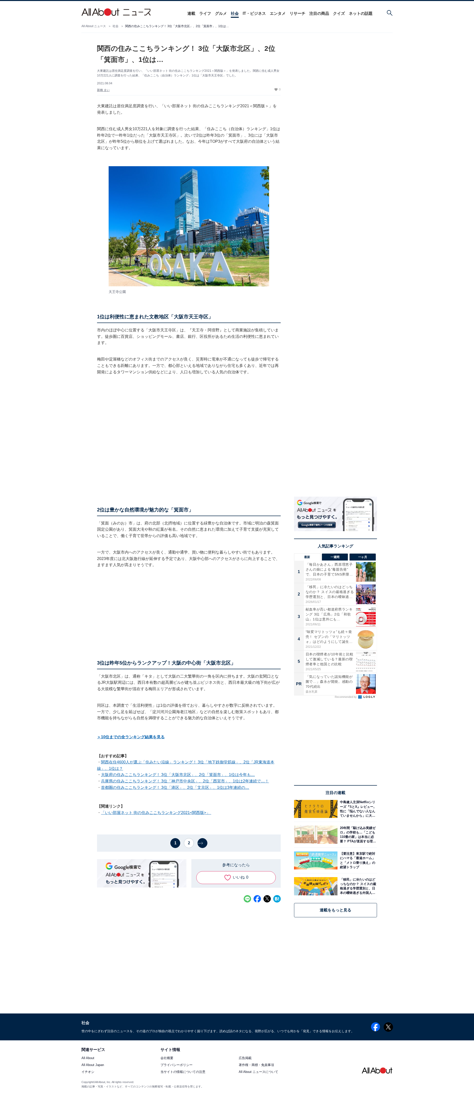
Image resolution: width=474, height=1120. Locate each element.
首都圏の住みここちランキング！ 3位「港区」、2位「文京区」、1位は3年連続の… (175, 787)
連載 (191, 13)
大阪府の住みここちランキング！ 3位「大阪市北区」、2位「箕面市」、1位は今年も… (178, 775)
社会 (235, 13)
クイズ (339, 13)
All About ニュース (93, 26)
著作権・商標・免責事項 (256, 1065)
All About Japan (92, 1065)
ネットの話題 (361, 13)
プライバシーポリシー (176, 1065)
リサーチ (297, 13)
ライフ (205, 13)
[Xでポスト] (267, 899)
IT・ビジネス (254, 13)
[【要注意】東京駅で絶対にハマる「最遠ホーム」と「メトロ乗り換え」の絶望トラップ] (357, 860)
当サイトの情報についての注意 (182, 1072)
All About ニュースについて (258, 1072)
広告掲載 (245, 1058)
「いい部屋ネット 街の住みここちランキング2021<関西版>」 (156, 813)
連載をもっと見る (335, 910)
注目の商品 (319, 13)
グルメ (221, 13)
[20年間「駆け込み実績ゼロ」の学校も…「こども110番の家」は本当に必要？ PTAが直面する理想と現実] (357, 835)
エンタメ (278, 13)
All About (87, 1058)
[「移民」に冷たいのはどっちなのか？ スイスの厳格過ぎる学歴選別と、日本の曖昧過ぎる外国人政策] (357, 886)
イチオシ (87, 1072)
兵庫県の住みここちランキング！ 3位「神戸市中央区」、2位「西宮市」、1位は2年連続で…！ (185, 781)
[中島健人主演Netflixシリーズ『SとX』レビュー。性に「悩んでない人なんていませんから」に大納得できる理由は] (357, 809)
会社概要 (166, 1058)
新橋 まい (103, 90)
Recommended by (346, 696)
